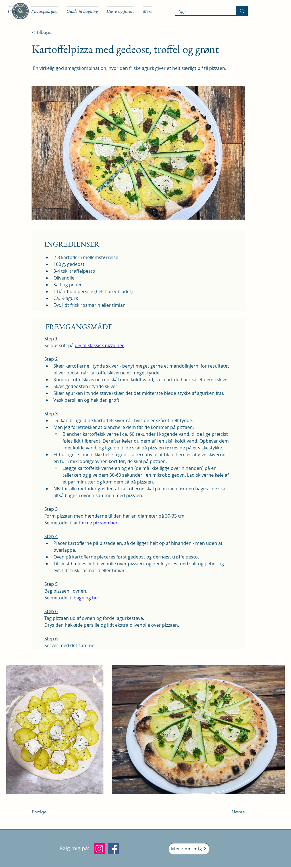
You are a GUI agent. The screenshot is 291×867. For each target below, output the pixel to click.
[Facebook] (113, 848)
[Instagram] (99, 848)
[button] (148, 11)
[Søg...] (241, 10)
